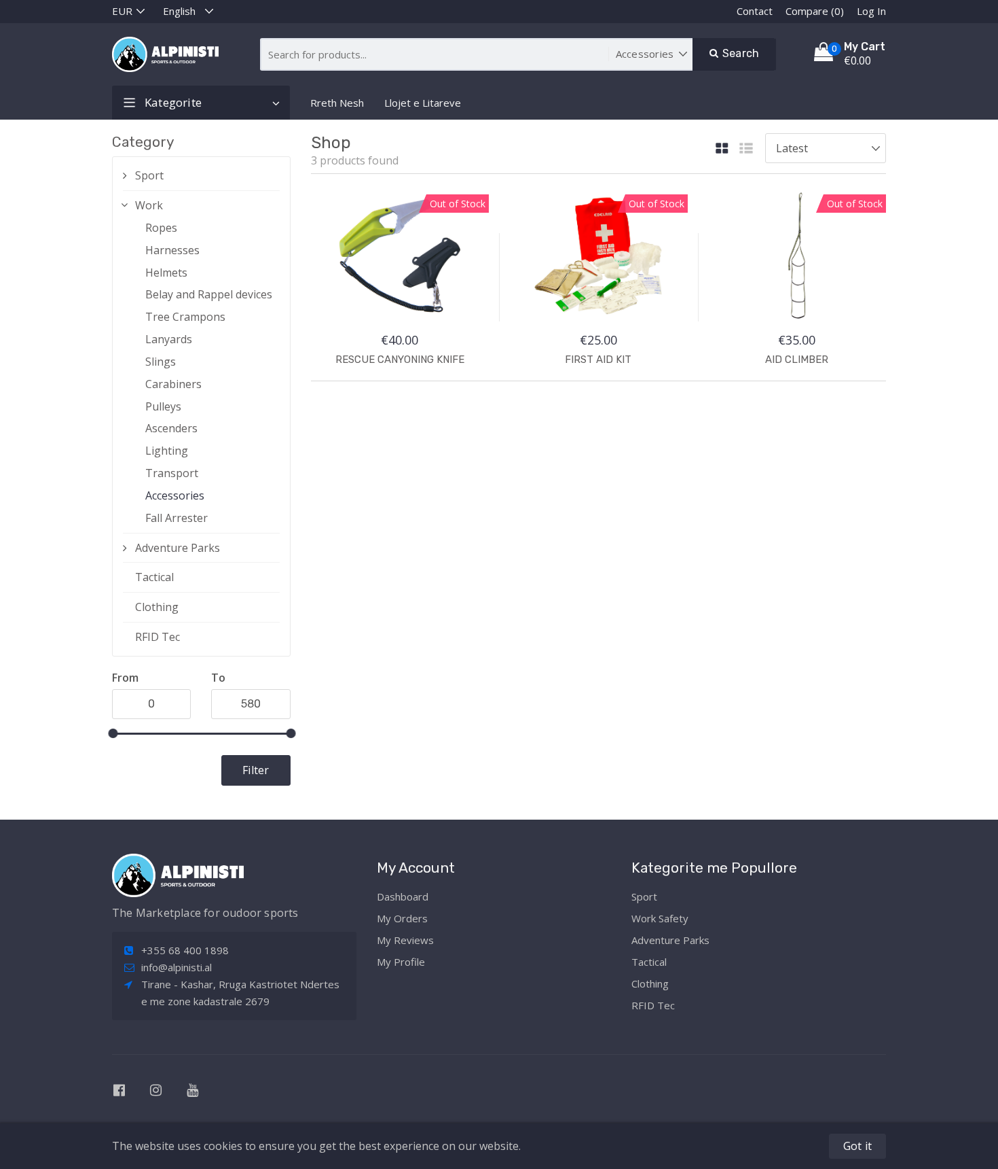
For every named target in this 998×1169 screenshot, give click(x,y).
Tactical (154, 577)
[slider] (112, 733)
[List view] (746, 149)
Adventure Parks (177, 547)
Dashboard (402, 896)
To (218, 677)
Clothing (157, 606)
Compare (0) (815, 11)
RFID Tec (157, 636)
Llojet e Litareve (422, 102)
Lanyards (168, 339)
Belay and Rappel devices (208, 294)
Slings (160, 361)
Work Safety (659, 918)
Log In (871, 11)
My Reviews (405, 940)
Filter (255, 770)
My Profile (401, 962)
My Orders (402, 918)
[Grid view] (722, 149)
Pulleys (163, 406)
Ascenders (171, 428)
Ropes (161, 227)
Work (149, 205)
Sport (149, 175)
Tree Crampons (185, 316)
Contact (755, 11)
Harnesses (172, 250)
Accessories (174, 495)
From (125, 677)
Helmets (166, 272)
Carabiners (173, 384)
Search (739, 53)
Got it (857, 1145)
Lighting (166, 450)
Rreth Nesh (337, 102)
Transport (171, 473)
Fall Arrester (176, 517)
